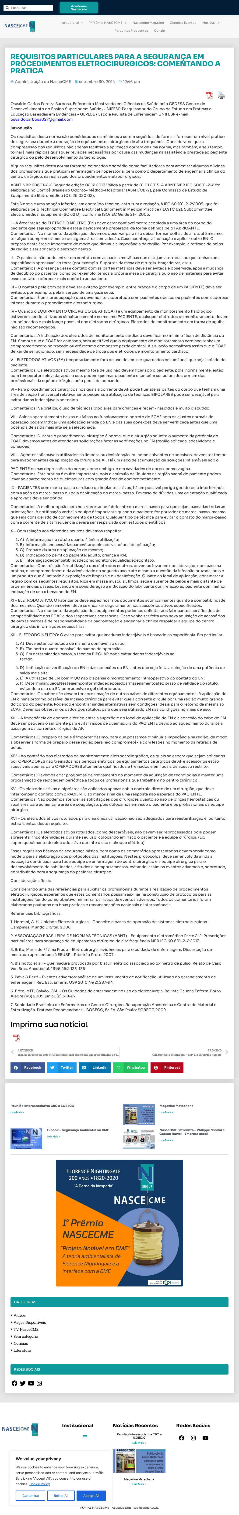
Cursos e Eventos (183, 23)
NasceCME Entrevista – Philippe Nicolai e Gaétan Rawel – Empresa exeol (192, 1132)
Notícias (208, 23)
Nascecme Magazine (148, 23)
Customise (30, 1496)
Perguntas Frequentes (131, 31)
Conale (159, 31)
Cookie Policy (39, 1484)
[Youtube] (205, 1438)
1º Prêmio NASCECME (105, 23)
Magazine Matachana (176, 1106)
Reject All (61, 1496)
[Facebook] (181, 1438)
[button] (28, 1067)
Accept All (91, 1496)
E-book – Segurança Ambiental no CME (78, 1130)
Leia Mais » (17, 1112)
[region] (60, 1478)
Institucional (69, 23)
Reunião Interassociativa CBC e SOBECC (42, 1106)
